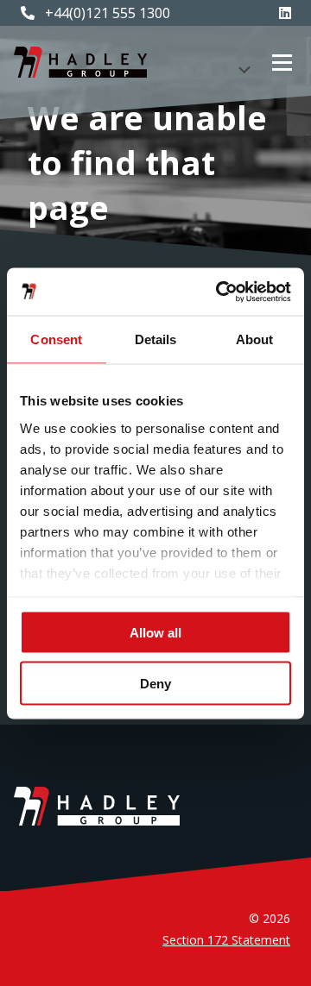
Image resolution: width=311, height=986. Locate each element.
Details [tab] (156, 339)
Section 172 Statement (226, 940)
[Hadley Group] (80, 62)
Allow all (155, 632)
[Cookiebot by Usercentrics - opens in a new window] (219, 291)
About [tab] (255, 339)
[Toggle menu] (282, 62)
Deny (155, 682)
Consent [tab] (56, 339)
